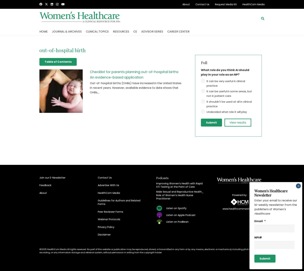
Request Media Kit (226, 4)
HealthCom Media (253, 4)
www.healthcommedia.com (240, 209)
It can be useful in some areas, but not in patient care (229, 93)
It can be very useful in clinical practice (226, 83)
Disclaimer (104, 234)
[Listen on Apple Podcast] (161, 215)
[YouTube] (63, 4)
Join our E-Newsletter (52, 177)
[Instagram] (57, 4)
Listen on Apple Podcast (180, 215)
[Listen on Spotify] (161, 208)
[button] (262, 18)
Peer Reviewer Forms (110, 212)
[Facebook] (40, 4)
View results (238, 123)
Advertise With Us (108, 185)
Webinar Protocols (109, 219)
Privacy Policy (106, 227)
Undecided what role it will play (227, 112)
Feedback (45, 185)
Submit (211, 123)
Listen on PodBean (177, 222)
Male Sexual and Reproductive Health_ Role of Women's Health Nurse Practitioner (179, 195)
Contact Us (202, 4)
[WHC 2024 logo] (80, 18)
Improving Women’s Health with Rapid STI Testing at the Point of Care (179, 185)
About (186, 4)
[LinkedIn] (52, 4)
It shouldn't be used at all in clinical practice (229, 104)
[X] (46, 4)
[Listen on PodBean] (161, 222)
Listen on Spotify (176, 208)
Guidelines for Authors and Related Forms (119, 202)
